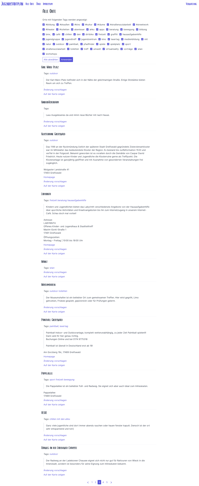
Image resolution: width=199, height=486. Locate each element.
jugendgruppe (53, 39)
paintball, (74, 44)
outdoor (60, 44)
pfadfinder (89, 44)
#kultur (88, 24)
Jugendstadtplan (12, 4)
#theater (50, 29)
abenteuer (79, 29)
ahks (92, 29)
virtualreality (112, 49)
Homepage (49, 177)
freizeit (102, 34)
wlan (140, 49)
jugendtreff (70, 39)
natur (48, 44)
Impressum (48, 4)
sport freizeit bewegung (62, 379)
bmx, (48, 34)
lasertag (115, 39)
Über (38, 4)
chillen (68, 34)
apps (101, 29)
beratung (114, 29)
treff (86, 49)
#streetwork (142, 24)
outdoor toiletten (58, 291)
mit (146, 39)
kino (104, 39)
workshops (51, 53)
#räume (101, 24)
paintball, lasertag (59, 326)
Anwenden (66, 59)
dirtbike (90, 34)
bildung (143, 29)
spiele (102, 44)
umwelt (97, 49)
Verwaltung (191, 4)
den (79, 34)
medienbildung (131, 39)
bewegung (129, 29)
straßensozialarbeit (55, 49)
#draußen (64, 24)
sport (128, 44)
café (58, 34)
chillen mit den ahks (60, 419)
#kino (77, 24)
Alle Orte (29, 4)
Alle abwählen (51, 59)
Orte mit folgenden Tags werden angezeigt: (65, 19)
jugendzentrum (89, 39)
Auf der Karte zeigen (54, 94)
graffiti (114, 34)
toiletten (74, 49)
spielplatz (115, 44)
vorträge (128, 49)
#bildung (50, 24)
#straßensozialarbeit (120, 24)
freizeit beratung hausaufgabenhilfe (68, 200)
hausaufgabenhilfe (132, 34)
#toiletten (64, 29)
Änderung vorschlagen (55, 89)
